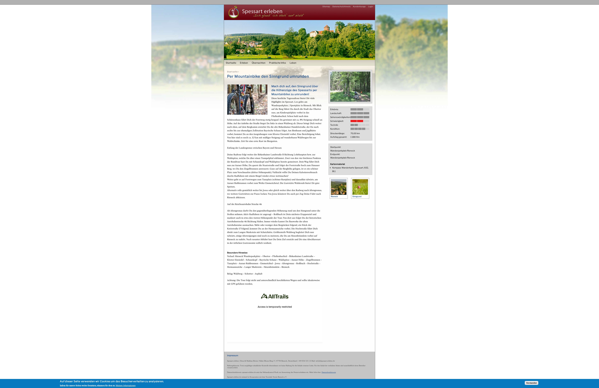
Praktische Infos (277, 62)
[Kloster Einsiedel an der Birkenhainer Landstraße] (350, 101)
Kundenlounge (359, 6)
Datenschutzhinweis (341, 6)
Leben (293, 62)
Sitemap (326, 6)
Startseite (231, 62)
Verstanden (531, 383)
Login (370, 6)
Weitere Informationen (126, 385)
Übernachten (258, 62)
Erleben (244, 62)
